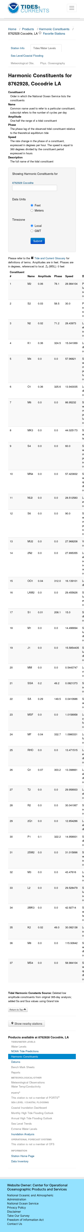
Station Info (17, 48)
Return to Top (16, 1009)
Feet (38, 205)
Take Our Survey (18, 1215)
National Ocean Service (23, 1203)
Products (28, 29)
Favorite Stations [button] (54, 33)
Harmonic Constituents (54, 29)
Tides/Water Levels (44, 48)
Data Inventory (20, 1161)
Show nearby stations (28, 1023)
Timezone (18, 219)
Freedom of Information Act (25, 1219)
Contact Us (14, 1223)
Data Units (19, 199)
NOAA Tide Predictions (25, 1051)
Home (12, 29)
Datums (15, 1062)
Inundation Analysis (22, 1134)
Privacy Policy (16, 1207)
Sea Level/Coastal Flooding (27, 55)
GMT (38, 231)
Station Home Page (22, 1156)
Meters (39, 210)
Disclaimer (14, 1211)
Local (38, 226)
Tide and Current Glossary (49, 258)
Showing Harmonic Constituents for (35, 174)
